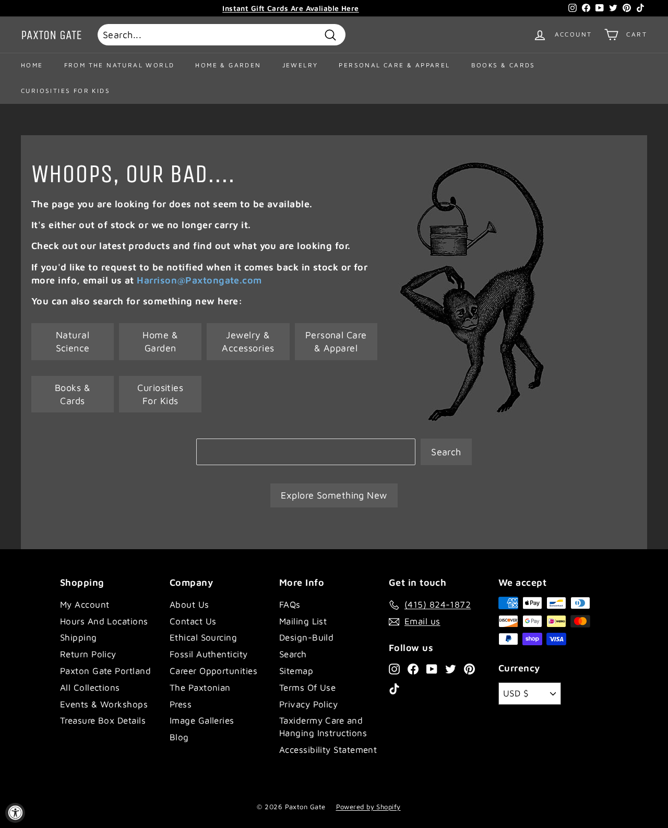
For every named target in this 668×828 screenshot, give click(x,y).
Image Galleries (202, 720)
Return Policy (88, 654)
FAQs (290, 604)
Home (32, 65)
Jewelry (300, 65)
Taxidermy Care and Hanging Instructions (323, 726)
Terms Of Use (307, 687)
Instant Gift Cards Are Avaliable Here (290, 8)
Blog (179, 737)
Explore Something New (334, 495)
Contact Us (193, 621)
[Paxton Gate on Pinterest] (469, 668)
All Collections (90, 687)
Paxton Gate (51, 35)
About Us (189, 604)
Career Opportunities (213, 671)
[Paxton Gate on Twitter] (450, 668)
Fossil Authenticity (209, 654)
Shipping (78, 637)
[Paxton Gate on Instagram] (394, 668)
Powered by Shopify (368, 806)
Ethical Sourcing (203, 637)
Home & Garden (228, 65)
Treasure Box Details (103, 720)
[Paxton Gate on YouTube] (431, 668)
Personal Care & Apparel (394, 65)
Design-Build (306, 637)
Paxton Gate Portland (105, 671)
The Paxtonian (200, 687)
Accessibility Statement (328, 749)
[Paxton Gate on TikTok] (394, 688)
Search (446, 451)
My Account (85, 604)
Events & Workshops (104, 704)
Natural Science (73, 341)
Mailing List (303, 621)
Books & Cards (503, 65)
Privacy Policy (308, 704)
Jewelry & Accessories (248, 341)
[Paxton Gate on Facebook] (413, 668)
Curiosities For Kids (65, 90)
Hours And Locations (104, 621)
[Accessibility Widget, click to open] (15, 813)
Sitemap (296, 671)
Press (181, 704)
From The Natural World (119, 65)
